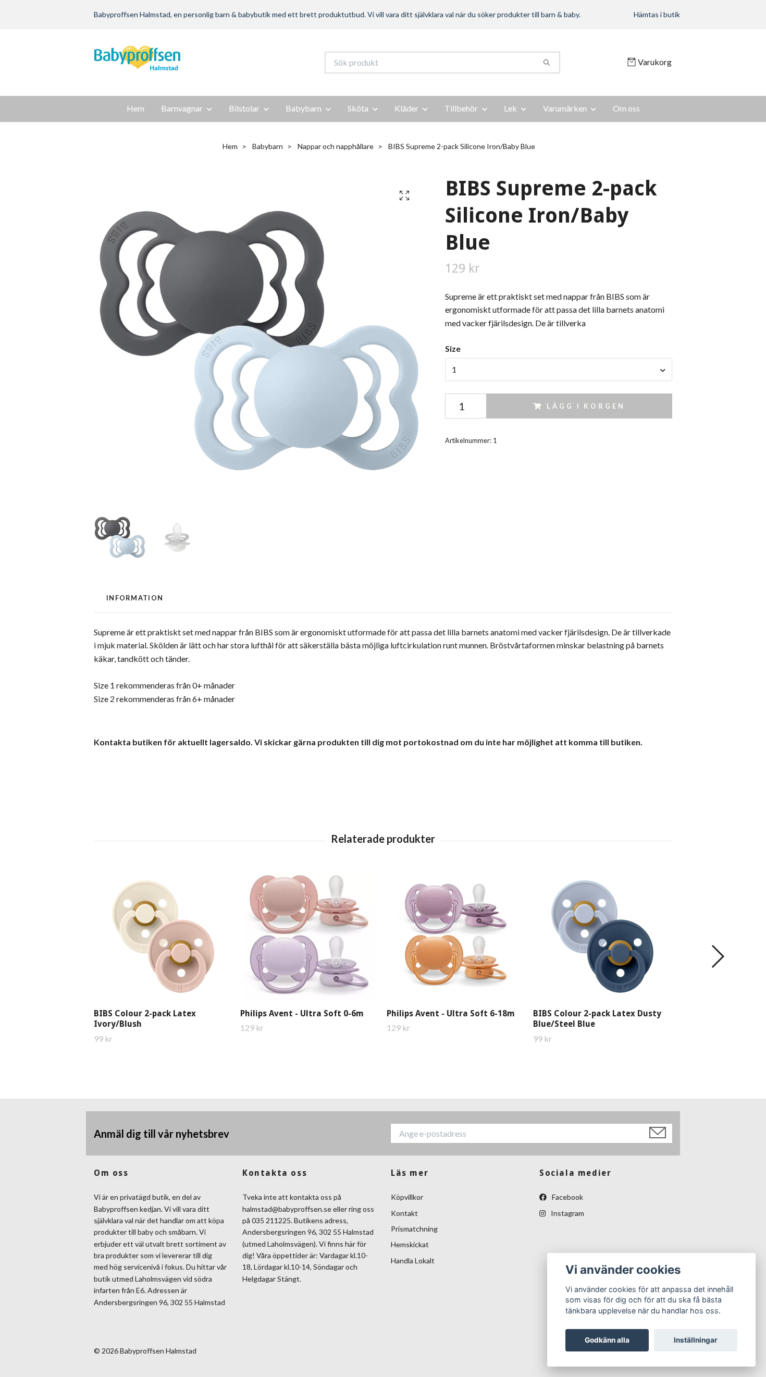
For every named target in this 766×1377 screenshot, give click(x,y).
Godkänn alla (607, 1340)
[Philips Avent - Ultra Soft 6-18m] (456, 935)
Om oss (626, 108)
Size (453, 348)
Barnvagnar (182, 108)
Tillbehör (461, 108)
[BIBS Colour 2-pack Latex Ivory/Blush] (163, 935)
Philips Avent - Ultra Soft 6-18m (451, 1013)
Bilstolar (244, 108)
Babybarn (304, 108)
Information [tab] (134, 598)
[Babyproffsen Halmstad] (238, 62)
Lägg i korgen (586, 406)
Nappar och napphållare (336, 146)
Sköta (358, 108)
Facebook (566, 1196)
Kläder (406, 108)
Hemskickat (410, 1244)
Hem (135, 108)
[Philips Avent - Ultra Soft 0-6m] (309, 935)
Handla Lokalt (413, 1260)
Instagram (566, 1213)
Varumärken (565, 108)
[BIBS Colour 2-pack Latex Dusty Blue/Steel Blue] (602, 935)
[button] (717, 956)
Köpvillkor (407, 1196)
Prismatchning (414, 1228)
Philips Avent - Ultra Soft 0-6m (302, 1013)
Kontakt (404, 1213)
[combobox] (558, 369)
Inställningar (696, 1340)
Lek (510, 108)
